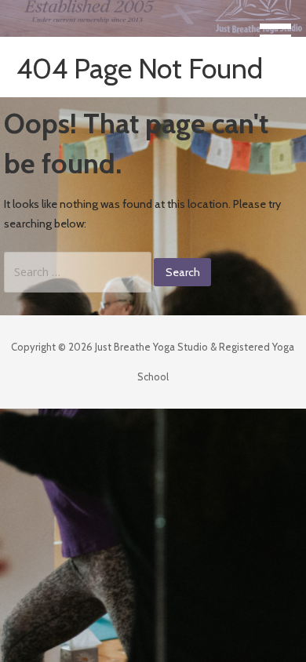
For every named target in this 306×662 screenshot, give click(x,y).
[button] (281, 28)
